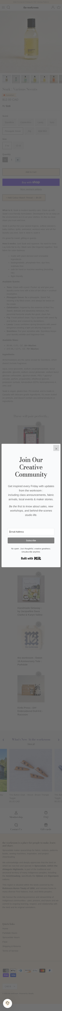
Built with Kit (31, 558)
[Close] (56, 448)
